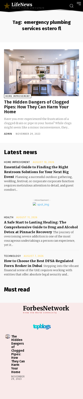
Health (8, 217)
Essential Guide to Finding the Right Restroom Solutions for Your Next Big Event (36, 172)
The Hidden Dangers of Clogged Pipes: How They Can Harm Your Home (36, 106)
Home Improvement (17, 96)
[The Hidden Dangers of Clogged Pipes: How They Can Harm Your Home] (41, 72)
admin (8, 133)
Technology (12, 256)
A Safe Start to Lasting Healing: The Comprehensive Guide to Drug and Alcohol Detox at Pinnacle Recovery (41, 227)
